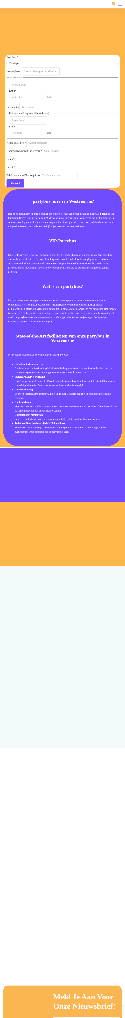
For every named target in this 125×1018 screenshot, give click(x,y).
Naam (11, 159)
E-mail (11, 167)
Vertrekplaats (14, 71)
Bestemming (13, 107)
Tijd (49, 97)
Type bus (12, 57)
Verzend (15, 183)
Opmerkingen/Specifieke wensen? (24, 151)
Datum (12, 90)
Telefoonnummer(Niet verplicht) (23, 175)
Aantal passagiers (16, 142)
